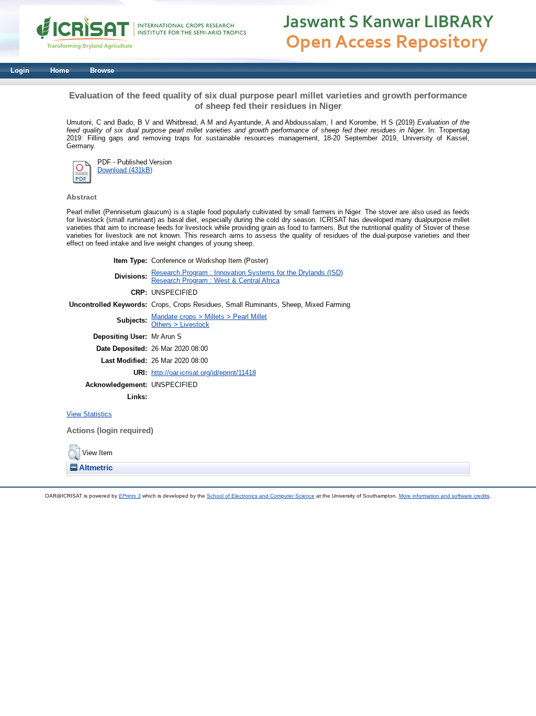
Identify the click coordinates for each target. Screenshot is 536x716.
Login (19, 70)
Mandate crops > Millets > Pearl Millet (209, 317)
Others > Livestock (180, 324)
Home (59, 70)
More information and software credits (444, 496)
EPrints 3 (130, 496)
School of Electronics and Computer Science (261, 496)
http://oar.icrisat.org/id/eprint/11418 (203, 373)
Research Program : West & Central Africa (215, 280)
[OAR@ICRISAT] (268, 60)
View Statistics (89, 414)
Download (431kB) (124, 170)
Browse (102, 70)
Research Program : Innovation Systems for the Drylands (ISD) (247, 273)
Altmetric (95, 468)
